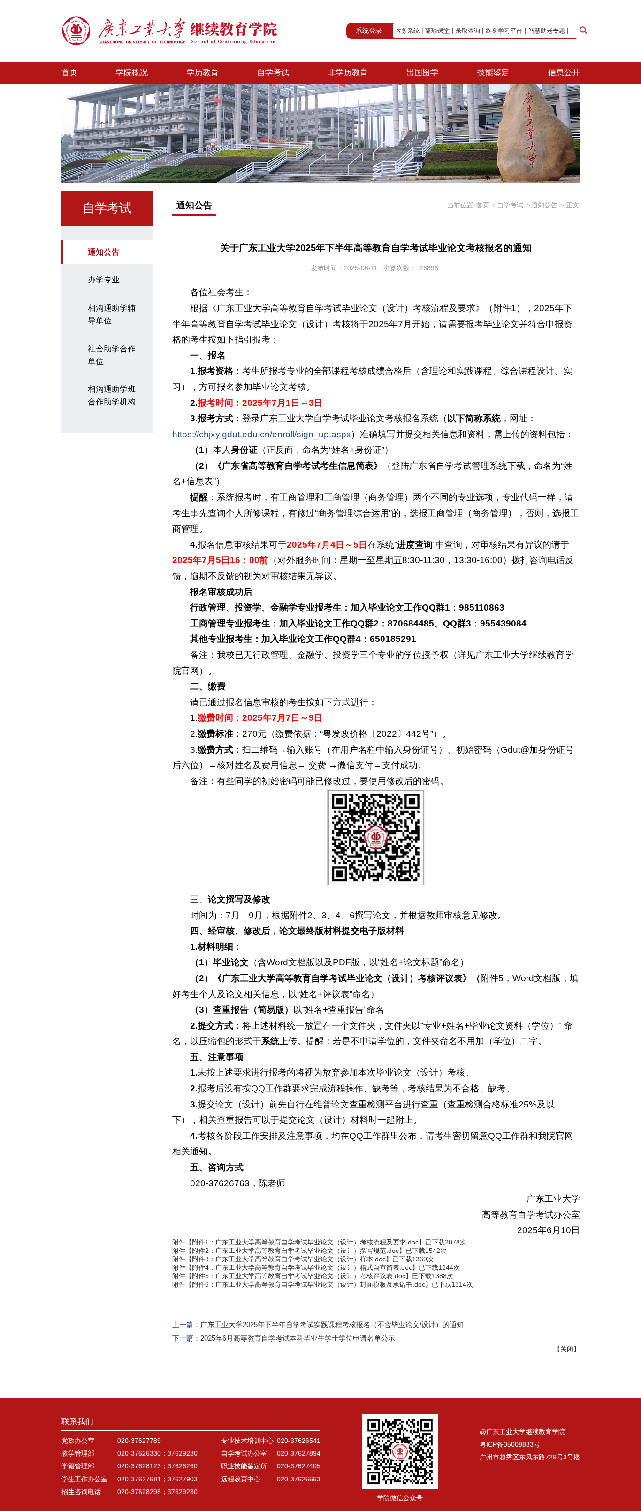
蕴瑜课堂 (437, 30)
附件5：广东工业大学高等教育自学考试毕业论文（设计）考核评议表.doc (298, 1276)
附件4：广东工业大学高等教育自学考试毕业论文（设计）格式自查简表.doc (302, 1267)
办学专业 (104, 279)
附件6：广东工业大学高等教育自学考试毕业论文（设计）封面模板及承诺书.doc (308, 1284)
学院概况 (132, 72)
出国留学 (422, 72)
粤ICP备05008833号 (510, 1444)
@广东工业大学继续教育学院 (522, 1431)
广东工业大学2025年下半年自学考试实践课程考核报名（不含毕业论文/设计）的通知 (332, 1324)
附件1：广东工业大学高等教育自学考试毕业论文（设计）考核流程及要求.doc (305, 1242)
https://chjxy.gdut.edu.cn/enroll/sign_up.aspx (261, 434)
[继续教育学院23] (170, 31)
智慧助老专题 (546, 30)
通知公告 (104, 252)
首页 (69, 72)
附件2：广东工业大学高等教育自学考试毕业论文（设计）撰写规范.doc (295, 1250)
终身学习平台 (504, 30)
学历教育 (203, 72)
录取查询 (468, 30)
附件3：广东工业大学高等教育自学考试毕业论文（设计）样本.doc (289, 1259)
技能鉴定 (493, 72)
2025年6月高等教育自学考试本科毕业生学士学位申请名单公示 (297, 1338)
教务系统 (407, 30)
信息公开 (564, 72)
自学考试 (273, 72)
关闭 (566, 1349)
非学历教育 (348, 72)
